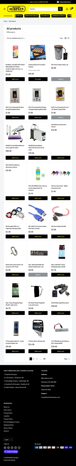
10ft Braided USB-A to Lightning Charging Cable (13, 227)
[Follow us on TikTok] (15, 447)
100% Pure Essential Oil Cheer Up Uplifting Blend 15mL (15, 108)
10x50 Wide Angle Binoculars (60, 303)
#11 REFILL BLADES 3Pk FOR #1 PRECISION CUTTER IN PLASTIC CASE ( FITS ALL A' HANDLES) (15, 68)
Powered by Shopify (9, 460)
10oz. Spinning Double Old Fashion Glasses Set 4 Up (36, 266)
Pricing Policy (8, 413)
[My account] (67, 9)
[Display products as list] (68, 38)
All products (12, 21)
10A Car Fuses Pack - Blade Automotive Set (59, 187)
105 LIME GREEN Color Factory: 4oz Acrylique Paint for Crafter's (37, 188)
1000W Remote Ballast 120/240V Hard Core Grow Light (36, 148)
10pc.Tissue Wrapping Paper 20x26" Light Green (14, 304)
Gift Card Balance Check (11, 422)
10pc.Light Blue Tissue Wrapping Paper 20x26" (58, 266)
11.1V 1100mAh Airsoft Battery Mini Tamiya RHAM (60, 342)
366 (44, 359)
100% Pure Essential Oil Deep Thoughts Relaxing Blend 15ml (37, 108)
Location (6, 416)
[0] (71, 9)
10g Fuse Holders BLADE (58, 226)
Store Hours (7, 410)
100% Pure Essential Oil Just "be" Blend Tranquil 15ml (60, 108)
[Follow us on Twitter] (8, 447)
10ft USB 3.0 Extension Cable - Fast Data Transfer (37, 227)
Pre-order (38, 79)
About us (7, 407)
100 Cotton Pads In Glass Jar (59, 64)
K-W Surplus (42, 16)
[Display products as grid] (65, 38)
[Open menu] (5, 9)
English (7, 439)
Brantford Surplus (28, 16)
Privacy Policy (8, 419)
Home (5, 21)
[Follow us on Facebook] (5, 447)
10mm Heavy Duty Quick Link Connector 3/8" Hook (14, 266)
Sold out (60, 79)
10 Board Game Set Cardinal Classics (36, 66)
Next (65, 359)
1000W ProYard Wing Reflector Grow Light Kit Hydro (15, 146)
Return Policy (8, 428)
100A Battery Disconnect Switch (58, 126)
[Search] (60, 9)
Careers (6, 431)
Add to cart (15, 79)
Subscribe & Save (65, 2)
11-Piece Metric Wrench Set (36, 341)
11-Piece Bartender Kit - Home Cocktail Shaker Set (15, 342)
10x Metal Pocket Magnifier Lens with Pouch (36, 304)
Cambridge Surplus (55, 16)
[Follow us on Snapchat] (19, 447)
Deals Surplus (14, 16)
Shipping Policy (9, 425)
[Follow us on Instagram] (12, 447)
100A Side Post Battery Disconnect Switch (13, 166)
